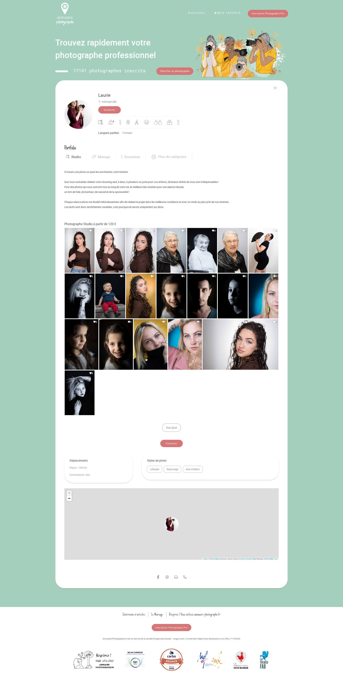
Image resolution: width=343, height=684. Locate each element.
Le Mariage (157, 614)
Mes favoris (229, 12)
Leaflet (205, 559)
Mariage (104, 156)
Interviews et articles (134, 614)
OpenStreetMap (214, 559)
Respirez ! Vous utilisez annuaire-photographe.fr (194, 614)
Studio (76, 156)
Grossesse (132, 156)
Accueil (198, 12)
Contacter (109, 109)
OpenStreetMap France (271, 559)
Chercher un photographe (175, 71)
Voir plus (171, 428)
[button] (168, 157)
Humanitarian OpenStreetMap (247, 559)
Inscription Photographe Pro (268, 13)
